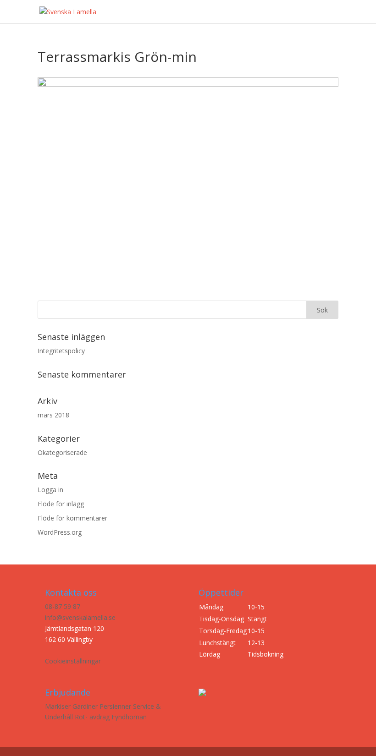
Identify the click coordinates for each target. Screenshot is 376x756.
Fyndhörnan (129, 716)
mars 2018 (53, 415)
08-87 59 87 (62, 606)
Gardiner (85, 706)
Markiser (58, 706)
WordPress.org (60, 532)
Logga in (50, 489)
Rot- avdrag (92, 716)
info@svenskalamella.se (80, 617)
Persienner (115, 706)
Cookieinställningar (73, 661)
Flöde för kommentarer (72, 518)
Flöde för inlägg (61, 503)
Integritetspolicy (61, 350)
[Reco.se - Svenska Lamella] (96, 25)
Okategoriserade (62, 452)
